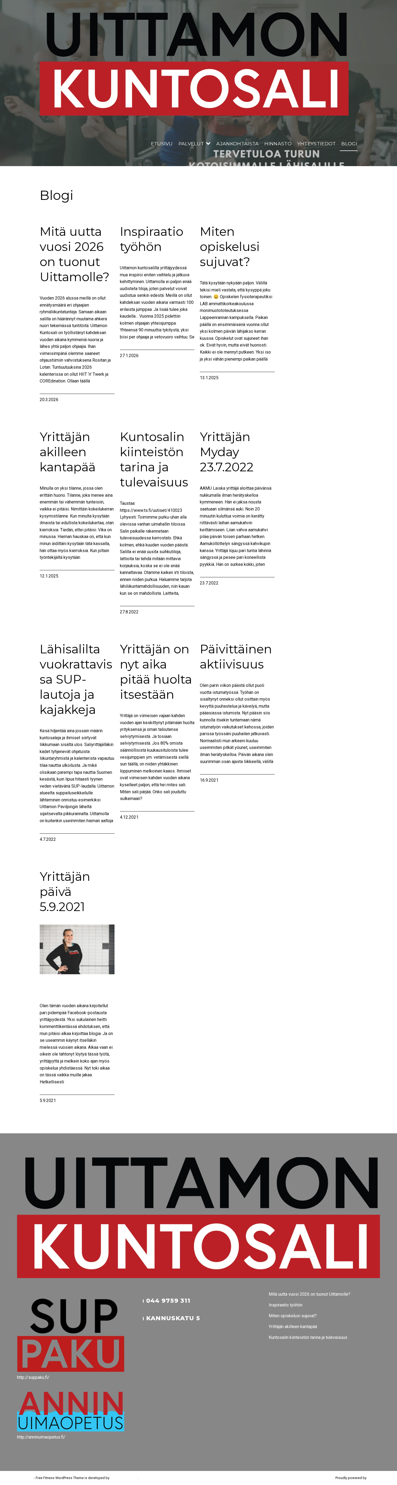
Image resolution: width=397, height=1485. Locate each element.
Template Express (124, 1478)
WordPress (375, 1478)
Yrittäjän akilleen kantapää (68, 451)
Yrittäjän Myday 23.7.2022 (227, 451)
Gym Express (23, 1478)
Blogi (349, 143)
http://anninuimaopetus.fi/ (41, 1437)
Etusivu (162, 143)
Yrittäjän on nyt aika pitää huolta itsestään (156, 672)
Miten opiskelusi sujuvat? (230, 246)
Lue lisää (48, 388)
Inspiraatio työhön (151, 239)
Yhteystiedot (316, 143)
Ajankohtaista (237, 143)
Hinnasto (278, 143)
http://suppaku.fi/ (33, 1377)
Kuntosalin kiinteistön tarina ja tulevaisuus (154, 459)
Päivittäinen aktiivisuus (236, 656)
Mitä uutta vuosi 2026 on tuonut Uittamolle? (75, 254)
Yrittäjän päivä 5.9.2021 (65, 891)
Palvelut (191, 143)
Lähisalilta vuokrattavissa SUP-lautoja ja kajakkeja (76, 679)
